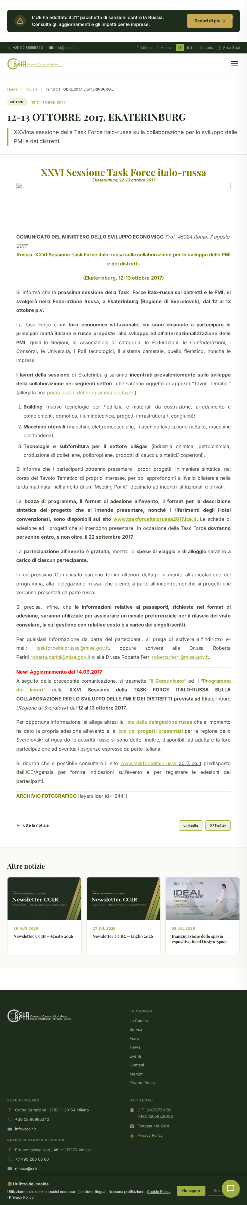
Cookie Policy (158, 1191)
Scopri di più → (210, 20)
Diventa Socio (142, 1082)
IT (180, 48)
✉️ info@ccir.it (61, 47)
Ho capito (191, 1190)
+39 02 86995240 (32, 1119)
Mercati (136, 1074)
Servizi (136, 1029)
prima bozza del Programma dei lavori (91, 392)
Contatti (137, 1064)
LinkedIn (190, 825)
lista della (158, 722)
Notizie (32, 89)
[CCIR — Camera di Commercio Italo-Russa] (34, 63)
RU (189, 48)
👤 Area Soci (228, 47)
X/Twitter (218, 825)
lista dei (150, 731)
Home (12, 89)
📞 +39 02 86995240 (25, 47)
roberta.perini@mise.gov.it (60, 657)
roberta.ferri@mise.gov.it (180, 657)
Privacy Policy (150, 1135)
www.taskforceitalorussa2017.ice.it (154, 519)
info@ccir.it (25, 1128)
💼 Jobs (206, 47)
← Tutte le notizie (32, 825)
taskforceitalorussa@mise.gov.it (72, 648)
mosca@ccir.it (28, 1168)
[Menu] (234, 63)
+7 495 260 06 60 (32, 1159)
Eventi (135, 1056)
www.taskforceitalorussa (149, 763)
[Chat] (231, 1189)
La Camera (139, 1020)
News (135, 1047)
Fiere (134, 1038)
